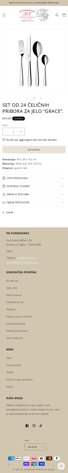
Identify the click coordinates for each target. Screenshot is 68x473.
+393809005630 (26, 257)
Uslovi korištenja (15, 323)
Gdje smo (11, 287)
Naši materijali (14, 337)
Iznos (5, 125)
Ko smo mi (12, 280)
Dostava (10, 309)
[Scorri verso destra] (40, 98)
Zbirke (10, 372)
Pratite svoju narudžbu (19, 379)
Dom (9, 357)
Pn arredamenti (28, 469)
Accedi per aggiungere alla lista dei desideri (31, 139)
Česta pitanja (14, 295)
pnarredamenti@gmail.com (22, 262)
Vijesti (9, 386)
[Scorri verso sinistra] (27, 98)
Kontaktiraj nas (15, 302)
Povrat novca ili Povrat (19, 316)
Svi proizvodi (13, 365)
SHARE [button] (9, 212)
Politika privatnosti (17, 330)
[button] (3, 15)
